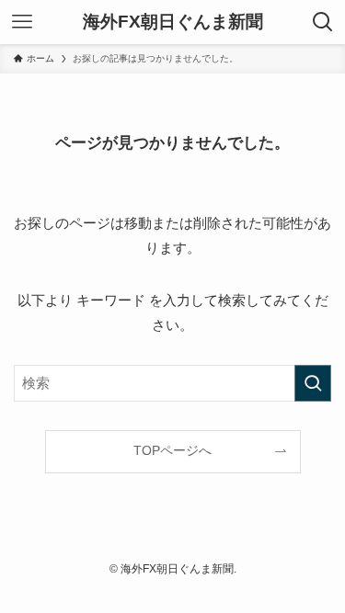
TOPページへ (172, 451)
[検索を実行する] (312, 383)
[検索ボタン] (323, 22)
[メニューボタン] (22, 22)
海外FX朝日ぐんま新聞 (173, 22)
